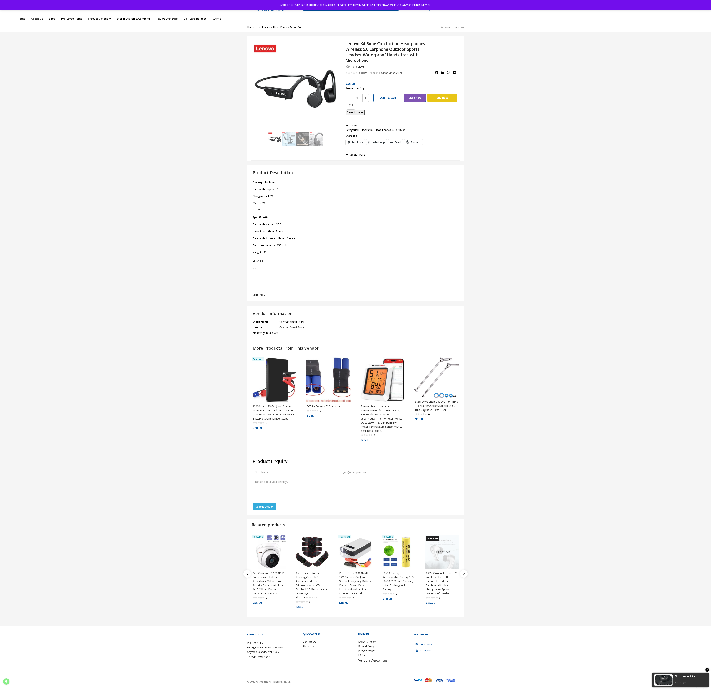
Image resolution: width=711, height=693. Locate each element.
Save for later (355, 112)
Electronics (263, 27)
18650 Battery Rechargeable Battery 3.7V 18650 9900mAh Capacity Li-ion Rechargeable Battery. (398, 581)
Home (21, 18)
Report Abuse (356, 154)
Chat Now (414, 98)
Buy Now (442, 98)
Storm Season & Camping (133, 18)
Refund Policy (366, 646)
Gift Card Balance (194, 18)
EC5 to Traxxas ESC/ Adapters (325, 406)
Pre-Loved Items (71, 18)
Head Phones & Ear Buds (288, 27)
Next (457, 27)
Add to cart (388, 98)
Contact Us (309, 641)
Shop (52, 18)
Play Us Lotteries (167, 18)
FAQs (361, 655)
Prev (447, 27)
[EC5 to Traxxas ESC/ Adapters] (328, 379)
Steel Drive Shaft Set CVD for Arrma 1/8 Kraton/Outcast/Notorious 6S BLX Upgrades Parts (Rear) (436, 406)
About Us (37, 18)
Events (216, 18)
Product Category (99, 18)
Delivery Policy (367, 641)
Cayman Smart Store (390, 72)
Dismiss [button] (426, 4)
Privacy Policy (366, 650)
